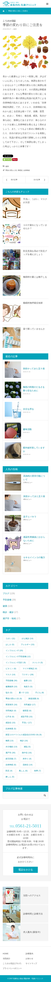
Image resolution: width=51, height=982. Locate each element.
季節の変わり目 (11, 170)
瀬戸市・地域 (9, 618)
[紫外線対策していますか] (13, 450)
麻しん (10, 777)
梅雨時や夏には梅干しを (35, 277)
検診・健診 (8, 612)
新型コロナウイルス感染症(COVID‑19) (24, 735)
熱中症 (27, 753)
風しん (23, 771)
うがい (10, 638)
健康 (15, 29)
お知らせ (29, 958)
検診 (24, 741)
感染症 (10, 723)
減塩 (27, 747)
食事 (37, 771)
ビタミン (11, 668)
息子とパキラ (29, 517)
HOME (5, 953)
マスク (10, 674)
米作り (27, 759)
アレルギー (27, 644)
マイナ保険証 (30, 668)
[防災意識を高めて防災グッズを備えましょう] (11, 259)
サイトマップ (31, 963)
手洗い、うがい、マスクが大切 (35, 201)
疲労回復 (11, 759)
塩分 (9, 692)
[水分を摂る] (13, 410)
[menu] (47, 4)
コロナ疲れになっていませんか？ (35, 226)
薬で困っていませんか (34, 329)
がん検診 (27, 638)
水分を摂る (28, 409)
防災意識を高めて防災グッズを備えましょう (35, 252)
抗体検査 (11, 729)
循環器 (27, 710)
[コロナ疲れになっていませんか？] (11, 233)
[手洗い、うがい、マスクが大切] (11, 208)
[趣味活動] (13, 430)
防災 (9, 771)
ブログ (6, 593)
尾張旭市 (11, 704)
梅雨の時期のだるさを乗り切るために (34, 389)
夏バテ (24, 692)
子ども (39, 692)
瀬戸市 (10, 753)
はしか (10, 644)
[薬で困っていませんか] (11, 337)
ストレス (37, 662)
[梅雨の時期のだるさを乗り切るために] (13, 390)
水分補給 (11, 747)
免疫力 (28, 686)
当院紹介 (6, 958)
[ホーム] (4, 11)
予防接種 (7, 600)
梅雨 (9, 741)
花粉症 (28, 765)
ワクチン (28, 674)
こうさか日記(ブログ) (12, 963)
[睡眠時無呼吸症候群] (11, 311)
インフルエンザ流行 (16, 662)
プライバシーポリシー (12, 968)
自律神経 (26, 170)
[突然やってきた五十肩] (13, 369)
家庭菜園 (33, 698)
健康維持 (11, 686)
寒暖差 (20, 170)
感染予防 (27, 716)
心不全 (10, 716)
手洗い (27, 723)
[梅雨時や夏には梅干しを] (11, 285)
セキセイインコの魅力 (34, 557)
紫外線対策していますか (34, 449)
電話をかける (25, 869)
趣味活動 (27, 429)
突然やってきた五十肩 (34, 368)
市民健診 (29, 704)
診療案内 (29, 953)
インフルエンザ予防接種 (18, 656)
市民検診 (11, 710)
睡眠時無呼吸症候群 (33, 303)
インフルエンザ (14, 650)
